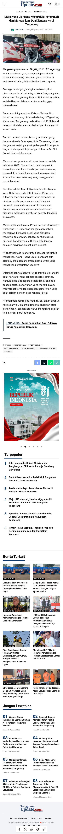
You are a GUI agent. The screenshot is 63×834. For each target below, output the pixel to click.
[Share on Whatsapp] (31, 829)
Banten (20, 11)
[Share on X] (25, 829)
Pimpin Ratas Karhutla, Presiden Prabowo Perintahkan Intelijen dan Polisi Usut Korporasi (31, 531)
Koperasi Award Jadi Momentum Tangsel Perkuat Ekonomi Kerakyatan (16, 618)
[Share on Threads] (38, 829)
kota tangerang (11, 348)
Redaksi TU (19, 30)
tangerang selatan (47, 348)
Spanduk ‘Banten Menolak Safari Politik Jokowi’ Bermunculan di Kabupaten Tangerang (30, 517)
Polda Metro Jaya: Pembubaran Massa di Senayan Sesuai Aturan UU (45, 763)
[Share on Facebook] (19, 829)
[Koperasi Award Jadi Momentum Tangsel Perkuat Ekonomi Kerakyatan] (16, 604)
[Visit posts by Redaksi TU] (12, 29)
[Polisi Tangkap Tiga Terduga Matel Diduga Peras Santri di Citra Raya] (46, 677)
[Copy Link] (44, 829)
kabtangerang (35, 345)
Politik (28, 11)
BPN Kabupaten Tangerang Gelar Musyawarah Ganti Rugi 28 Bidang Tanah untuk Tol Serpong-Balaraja (45, 787)
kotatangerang (28, 348)
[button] (21, 446)
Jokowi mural (19, 345)
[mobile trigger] (5, 4)
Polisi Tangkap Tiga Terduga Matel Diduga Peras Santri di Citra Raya (46, 691)
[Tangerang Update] (31, 4)
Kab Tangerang (9, 684)
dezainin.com (49, 822)
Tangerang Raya (39, 11)
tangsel (7, 352)
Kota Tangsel (9, 579)
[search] (50, 4)
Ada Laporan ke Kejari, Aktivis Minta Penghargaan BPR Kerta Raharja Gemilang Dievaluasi (31, 466)
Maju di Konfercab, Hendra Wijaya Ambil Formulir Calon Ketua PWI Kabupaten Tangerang (30, 502)
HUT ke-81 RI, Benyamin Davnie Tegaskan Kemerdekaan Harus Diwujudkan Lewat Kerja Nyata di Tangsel (44, 621)
